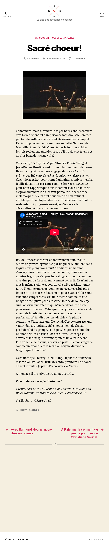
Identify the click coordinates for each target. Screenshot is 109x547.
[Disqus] (54, 488)
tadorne (35, 58)
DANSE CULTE (42, 38)
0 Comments (79, 58)
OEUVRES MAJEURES (63, 38)
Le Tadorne (21, 539)
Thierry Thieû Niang (29, 410)
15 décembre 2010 (55, 58)
